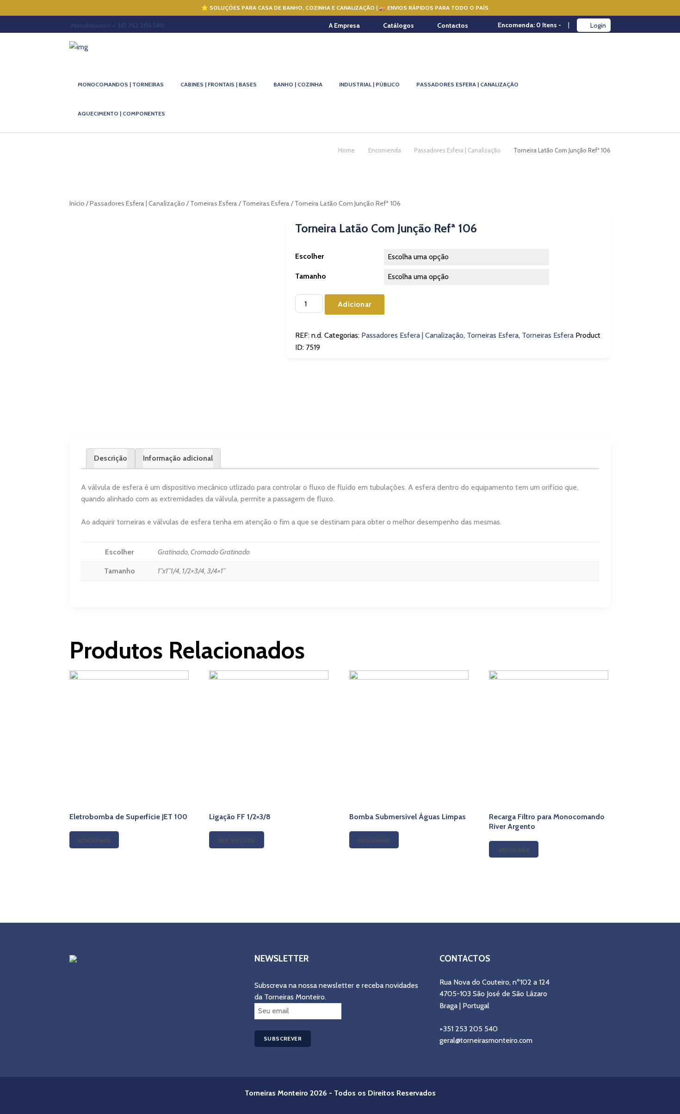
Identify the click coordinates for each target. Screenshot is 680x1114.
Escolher (309, 256)
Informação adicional (178, 458)
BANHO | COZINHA (297, 84)
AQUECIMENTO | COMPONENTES (121, 113)
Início (77, 203)
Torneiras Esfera (213, 203)
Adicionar (354, 304)
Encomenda (384, 150)
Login (598, 25)
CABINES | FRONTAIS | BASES (218, 84)
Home (346, 150)
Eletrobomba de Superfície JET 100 (128, 816)
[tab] (110, 458)
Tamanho (310, 276)
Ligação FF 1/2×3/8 (240, 816)
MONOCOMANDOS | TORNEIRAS (121, 84)
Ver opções (236, 840)
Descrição (110, 458)
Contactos (452, 25)
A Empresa (344, 25)
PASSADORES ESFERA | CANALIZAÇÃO (467, 84)
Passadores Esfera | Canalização (457, 150)
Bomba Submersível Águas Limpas (407, 816)
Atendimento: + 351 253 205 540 (118, 25)
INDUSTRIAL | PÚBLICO (369, 84)
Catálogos (398, 25)
